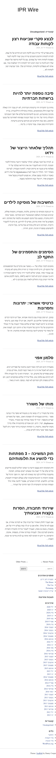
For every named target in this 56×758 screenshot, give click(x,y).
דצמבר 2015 (49, 656)
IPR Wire (28, 10)
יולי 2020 (50, 607)
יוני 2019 (50, 615)
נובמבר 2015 (48, 659)
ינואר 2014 (49, 691)
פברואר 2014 (48, 688)
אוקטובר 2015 (48, 662)
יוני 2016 (50, 645)
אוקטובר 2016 (48, 633)
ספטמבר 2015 (48, 665)
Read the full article (45, 76)
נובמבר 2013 (48, 697)
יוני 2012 (50, 715)
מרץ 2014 (49, 685)
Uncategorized (48, 725)
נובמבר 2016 (48, 630)
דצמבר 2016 (49, 627)
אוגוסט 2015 (48, 668)
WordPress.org (48, 743)
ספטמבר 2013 (48, 703)
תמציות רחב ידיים (47, 579)
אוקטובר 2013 (48, 700)
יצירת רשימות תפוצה (45, 591)
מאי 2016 (50, 647)
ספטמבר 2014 (48, 677)
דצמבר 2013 (49, 694)
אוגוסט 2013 (48, 706)
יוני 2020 (50, 609)
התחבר (50, 735)
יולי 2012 (50, 712)
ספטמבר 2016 (48, 636)
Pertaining (49, 588)
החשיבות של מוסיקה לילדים (28, 202)
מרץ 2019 (49, 624)
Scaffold (39, 753)
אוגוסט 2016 (48, 639)
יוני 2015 (50, 674)
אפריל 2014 (49, 683)
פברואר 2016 (48, 653)
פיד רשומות (49, 738)
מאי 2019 (50, 618)
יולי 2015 (50, 671)
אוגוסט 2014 (48, 680)
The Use (50, 585)
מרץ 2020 (49, 612)
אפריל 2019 (49, 621)
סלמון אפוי (44, 358)
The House (49, 582)
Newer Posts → (47, 562)
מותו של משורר (39, 404)
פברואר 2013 (48, 709)
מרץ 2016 (49, 650)
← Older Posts (22, 562)
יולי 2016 (50, 642)
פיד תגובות (49, 740)
